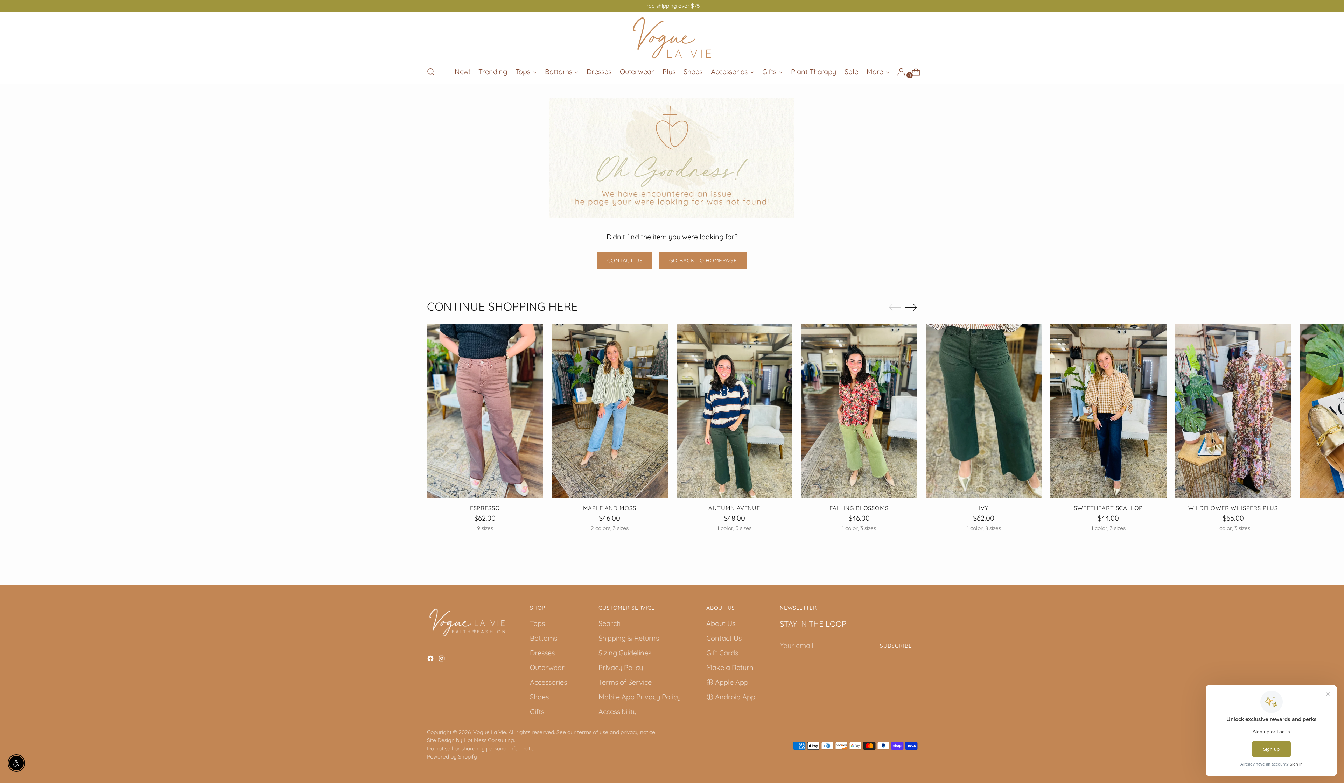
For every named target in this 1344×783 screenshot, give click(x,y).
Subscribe (896, 645)
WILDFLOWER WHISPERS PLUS (1233, 508)
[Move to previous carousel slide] (895, 307)
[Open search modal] (431, 72)
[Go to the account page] (898, 72)
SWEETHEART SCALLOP (1108, 508)
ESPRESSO (485, 508)
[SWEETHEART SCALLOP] (1108, 411)
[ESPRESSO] (485, 411)
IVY (983, 508)
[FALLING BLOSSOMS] (859, 411)
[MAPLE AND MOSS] (609, 411)
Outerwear (547, 667)
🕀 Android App (730, 696)
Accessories (548, 682)
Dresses (542, 652)
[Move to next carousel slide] (911, 307)
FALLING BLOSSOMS (859, 508)
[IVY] (984, 411)
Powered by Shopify (452, 756)
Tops (537, 623)
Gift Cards (722, 652)
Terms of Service (625, 682)
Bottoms (543, 638)
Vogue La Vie (489, 731)
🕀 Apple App (727, 682)
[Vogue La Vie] (672, 38)
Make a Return (730, 667)
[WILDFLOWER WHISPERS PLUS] (1233, 411)
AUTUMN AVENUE (734, 508)
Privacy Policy (620, 667)
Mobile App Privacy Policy (639, 696)
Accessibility (617, 711)
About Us (720, 623)
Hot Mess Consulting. (489, 739)
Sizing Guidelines (624, 652)
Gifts (537, 711)
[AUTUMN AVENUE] (734, 411)
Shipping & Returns (628, 638)
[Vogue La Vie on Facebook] (431, 659)
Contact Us (724, 638)
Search (609, 623)
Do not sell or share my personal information (482, 748)
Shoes (539, 696)
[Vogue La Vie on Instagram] (442, 659)
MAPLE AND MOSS (610, 508)
